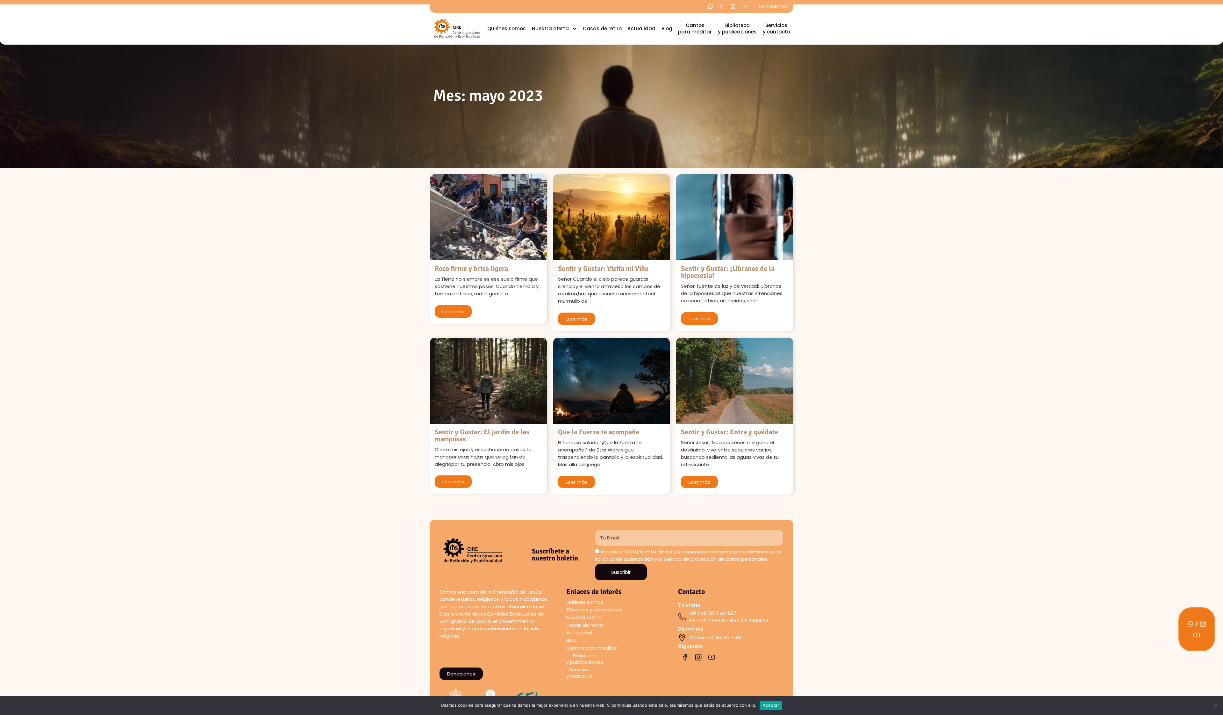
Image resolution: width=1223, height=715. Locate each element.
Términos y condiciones (594, 609)
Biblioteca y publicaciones (737, 28)
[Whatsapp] (1190, 624)
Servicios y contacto (776, 28)
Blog (667, 28)
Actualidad (641, 28)
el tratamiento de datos (649, 551)
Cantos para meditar (695, 28)
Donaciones (773, 6)
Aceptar (771, 705)
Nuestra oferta (550, 28)
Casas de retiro (602, 28)
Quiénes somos (506, 28)
